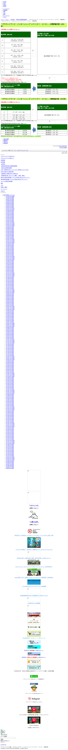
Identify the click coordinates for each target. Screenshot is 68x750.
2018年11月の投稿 (10, 324)
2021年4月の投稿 (10, 284)
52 (22, 150)
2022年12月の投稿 (10, 256)
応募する (5, 141)
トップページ (6, 8)
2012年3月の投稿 (10, 436)
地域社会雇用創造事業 (21, 19)
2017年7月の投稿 (10, 347)
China (4, 4)
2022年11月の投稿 (10, 257)
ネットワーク (6, 15)
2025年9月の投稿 (10, 210)
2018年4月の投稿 (10, 334)
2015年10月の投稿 (10, 376)
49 (18, 150)
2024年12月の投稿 (10, 222)
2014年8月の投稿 (10, 395)
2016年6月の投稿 (10, 365)
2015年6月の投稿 (10, 381)
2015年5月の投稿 (10, 383)
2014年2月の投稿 (10, 404)
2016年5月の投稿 (10, 366)
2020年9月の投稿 (10, 294)
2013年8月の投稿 (10, 412)
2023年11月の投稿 (10, 241)
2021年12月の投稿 (10, 273)
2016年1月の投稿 (10, 372)
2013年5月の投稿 (10, 416)
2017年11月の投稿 (10, 341)
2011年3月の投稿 (10, 452)
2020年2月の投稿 (10, 303)
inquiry (4, 6)
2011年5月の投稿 (10, 450)
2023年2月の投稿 (10, 253)
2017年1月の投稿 (10, 355)
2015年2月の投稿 (10, 387)
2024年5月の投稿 (10, 232)
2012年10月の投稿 (10, 426)
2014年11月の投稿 (10, 391)
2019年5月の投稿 (10, 316)
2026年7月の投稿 (10, 199)
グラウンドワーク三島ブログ (8, 156)
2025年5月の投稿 (10, 215)
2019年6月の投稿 (10, 314)
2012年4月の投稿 (10, 434)
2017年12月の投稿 (10, 340)
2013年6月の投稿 (10, 415)
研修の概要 (6, 139)
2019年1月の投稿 (10, 321)
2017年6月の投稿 (10, 348)
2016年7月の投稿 (10, 363)
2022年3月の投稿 (10, 268)
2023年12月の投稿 (10, 239)
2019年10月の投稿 (10, 309)
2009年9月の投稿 (10, 468)
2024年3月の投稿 (10, 235)
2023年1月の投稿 (10, 254)
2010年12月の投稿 (10, 457)
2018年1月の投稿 (10, 338)
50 (19, 150)
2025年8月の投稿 (10, 211)
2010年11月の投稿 (10, 458)
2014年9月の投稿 (10, 394)
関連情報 (5, 143)
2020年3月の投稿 (10, 302)
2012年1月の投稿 (10, 439)
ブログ (4, 17)
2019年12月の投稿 (10, 306)
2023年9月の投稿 (10, 243)
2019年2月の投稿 (10, 320)
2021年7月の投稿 (10, 280)
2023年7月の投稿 (10, 246)
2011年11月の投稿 (10, 441)
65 (26, 150)
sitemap (4, 5)
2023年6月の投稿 (10, 248)
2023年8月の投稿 (10, 245)
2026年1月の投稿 (10, 207)
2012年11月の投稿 (10, 425)
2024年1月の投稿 (10, 238)
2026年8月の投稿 (10, 197)
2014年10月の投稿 (10, 393)
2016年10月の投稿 (10, 359)
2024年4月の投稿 (10, 234)
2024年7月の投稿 (10, 229)
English (4, 1)
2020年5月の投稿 (10, 299)
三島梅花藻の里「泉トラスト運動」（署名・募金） (13, 175)
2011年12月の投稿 (10, 440)
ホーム (7, 19)
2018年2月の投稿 (10, 337)
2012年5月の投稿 (10, 433)
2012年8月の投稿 (10, 429)
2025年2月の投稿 (10, 220)
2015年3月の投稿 (10, 386)
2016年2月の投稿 (10, 370)
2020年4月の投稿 (10, 301)
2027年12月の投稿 (10, 196)
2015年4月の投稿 (10, 384)
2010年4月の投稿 (10, 466)
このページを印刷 (63, 147)
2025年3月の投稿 (10, 218)
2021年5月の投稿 (10, 282)
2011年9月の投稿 (10, 444)
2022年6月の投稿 (10, 264)
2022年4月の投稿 (10, 267)
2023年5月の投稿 (10, 249)
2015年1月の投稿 (10, 388)
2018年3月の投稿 (10, 335)
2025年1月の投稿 (10, 221)
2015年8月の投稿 (10, 379)
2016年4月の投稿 (10, 367)
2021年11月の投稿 (10, 274)
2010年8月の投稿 (10, 462)
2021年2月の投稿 (10, 287)
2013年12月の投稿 (10, 406)
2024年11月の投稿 (10, 224)
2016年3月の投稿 (10, 369)
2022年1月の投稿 (10, 271)
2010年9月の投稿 (10, 461)
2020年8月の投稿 (10, 295)
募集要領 (5, 140)
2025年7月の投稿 (10, 213)
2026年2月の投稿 (10, 206)
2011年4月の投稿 (10, 451)
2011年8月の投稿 (10, 446)
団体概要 (5, 10)
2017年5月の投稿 (10, 349)
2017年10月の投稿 (10, 342)
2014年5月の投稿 (10, 399)
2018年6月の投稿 (10, 331)
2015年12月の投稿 (10, 373)
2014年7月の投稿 (10, 397)
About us (3, 190)
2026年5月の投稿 (10, 202)
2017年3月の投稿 (10, 352)
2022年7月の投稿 (10, 263)
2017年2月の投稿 (10, 353)
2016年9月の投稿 (10, 360)
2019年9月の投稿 (10, 310)
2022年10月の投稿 (10, 259)
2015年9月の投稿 (10, 377)
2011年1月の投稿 (10, 455)
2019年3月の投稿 (10, 319)
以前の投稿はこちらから (9, 195)
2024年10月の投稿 (10, 225)
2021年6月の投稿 (10, 281)
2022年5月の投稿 (10, 266)
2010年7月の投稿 (10, 464)
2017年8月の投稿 (10, 345)
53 (23, 150)
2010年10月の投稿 (10, 459)
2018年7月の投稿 (10, 330)
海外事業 (3, 162)
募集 (2, 183)
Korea (4, 2)
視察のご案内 (4, 187)
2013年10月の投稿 (10, 409)
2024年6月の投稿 (10, 231)
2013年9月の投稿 (10, 411)
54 (24, 150)
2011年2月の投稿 (10, 454)
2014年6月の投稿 (10, 398)
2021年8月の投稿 (10, 278)
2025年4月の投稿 (10, 217)
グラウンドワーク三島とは (7, 158)
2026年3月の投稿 (10, 204)
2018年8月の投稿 (10, 328)
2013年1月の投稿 (10, 422)
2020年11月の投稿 (10, 291)
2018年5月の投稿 (10, 333)
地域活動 (3, 160)
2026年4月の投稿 (10, 203)
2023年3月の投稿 (10, 252)
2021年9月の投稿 (10, 277)
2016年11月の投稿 (10, 358)
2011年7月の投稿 (10, 447)
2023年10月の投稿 (10, 242)
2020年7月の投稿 (10, 296)
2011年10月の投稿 (10, 443)
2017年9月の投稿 (10, 344)
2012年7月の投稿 (10, 430)
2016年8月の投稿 (10, 362)
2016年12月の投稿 (10, 356)
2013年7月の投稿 (10, 413)
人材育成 (12, 19)
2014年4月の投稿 (10, 401)
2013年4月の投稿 (10, 418)
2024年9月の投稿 (10, 227)
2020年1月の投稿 (10, 305)
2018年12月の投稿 (10, 323)
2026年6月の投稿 (10, 200)
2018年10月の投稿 (10, 326)
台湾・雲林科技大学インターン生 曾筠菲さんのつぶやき (14, 169)
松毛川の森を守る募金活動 (7, 171)
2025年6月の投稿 (10, 214)
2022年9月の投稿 (10, 260)
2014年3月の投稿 (10, 402)
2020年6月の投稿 (10, 298)
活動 (4, 11)
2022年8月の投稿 (10, 261)
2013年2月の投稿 (10, 420)
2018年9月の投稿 (10, 327)
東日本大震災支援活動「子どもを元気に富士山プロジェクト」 (16, 177)
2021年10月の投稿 (10, 275)
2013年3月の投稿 (10, 419)
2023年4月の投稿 (10, 250)
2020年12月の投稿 (10, 289)
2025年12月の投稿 (10, 208)
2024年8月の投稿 (10, 228)
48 (17, 150)
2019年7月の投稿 (10, 313)
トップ (2, 19)
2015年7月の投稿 (10, 380)
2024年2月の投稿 (10, 236)
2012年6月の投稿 (10, 432)
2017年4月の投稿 (10, 351)
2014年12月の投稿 (10, 390)
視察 (4, 14)
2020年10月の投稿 (10, 292)
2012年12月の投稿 (10, 423)
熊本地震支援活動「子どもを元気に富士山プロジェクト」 (14, 179)
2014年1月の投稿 (10, 405)
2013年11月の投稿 (10, 408)
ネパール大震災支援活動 (6, 181)
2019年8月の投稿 (10, 312)
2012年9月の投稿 (10, 427)
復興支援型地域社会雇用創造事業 (9, 166)
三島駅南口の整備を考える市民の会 (9, 173)
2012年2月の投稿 (10, 437)
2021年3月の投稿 (10, 285)
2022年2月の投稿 (10, 270)
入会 (4, 12)
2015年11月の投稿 (10, 374)
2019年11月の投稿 (10, 307)
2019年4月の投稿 (10, 317)
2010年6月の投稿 (10, 465)
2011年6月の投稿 (10, 448)
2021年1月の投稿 (10, 288)
